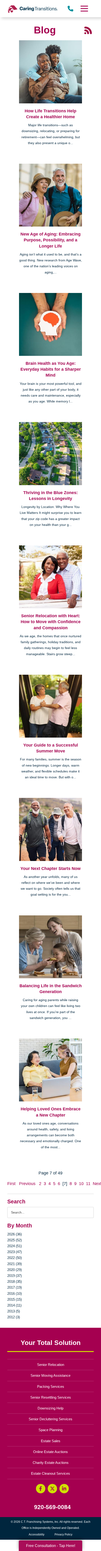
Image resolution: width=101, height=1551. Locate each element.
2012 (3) (13, 1317)
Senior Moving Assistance (50, 1375)
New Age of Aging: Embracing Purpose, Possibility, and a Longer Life (50, 240)
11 (88, 1183)
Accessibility (36, 1534)
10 (81, 1183)
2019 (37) (14, 1276)
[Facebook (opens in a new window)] (40, 1488)
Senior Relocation (50, 1365)
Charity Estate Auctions (51, 1463)
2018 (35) (14, 1281)
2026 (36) (14, 1234)
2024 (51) (14, 1246)
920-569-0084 (52, 1507)
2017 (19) (14, 1287)
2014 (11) (14, 1305)
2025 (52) (14, 1240)
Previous (27, 1183)
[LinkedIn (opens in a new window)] (64, 1488)
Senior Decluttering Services (50, 1419)
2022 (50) (14, 1258)
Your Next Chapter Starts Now (50, 868)
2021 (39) (14, 1264)
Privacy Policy (63, 1534)
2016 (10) (14, 1293)
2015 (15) (14, 1299)
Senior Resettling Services (50, 1397)
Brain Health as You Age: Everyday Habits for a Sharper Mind (50, 369)
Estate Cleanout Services (50, 1473)
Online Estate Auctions (50, 1452)
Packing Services (50, 1387)
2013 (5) (13, 1311)
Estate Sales (50, 1441)
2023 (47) (14, 1252)
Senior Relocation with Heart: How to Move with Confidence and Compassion (51, 621)
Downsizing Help (50, 1408)
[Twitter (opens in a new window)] (52, 1488)
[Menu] (84, 9)
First (11, 1183)
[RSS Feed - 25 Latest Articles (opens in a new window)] (88, 30)
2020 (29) (14, 1270)
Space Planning (50, 1430)
